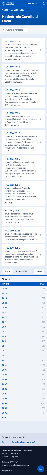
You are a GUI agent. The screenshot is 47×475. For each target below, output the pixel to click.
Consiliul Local (18, 10)
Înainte (39, 271)
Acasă (5, 10)
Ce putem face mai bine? (23, 442)
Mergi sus (6, 471)
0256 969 (14, 462)
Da (3, 442)
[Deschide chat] (40, 468)
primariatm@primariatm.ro (18, 465)
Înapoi (8, 271)
